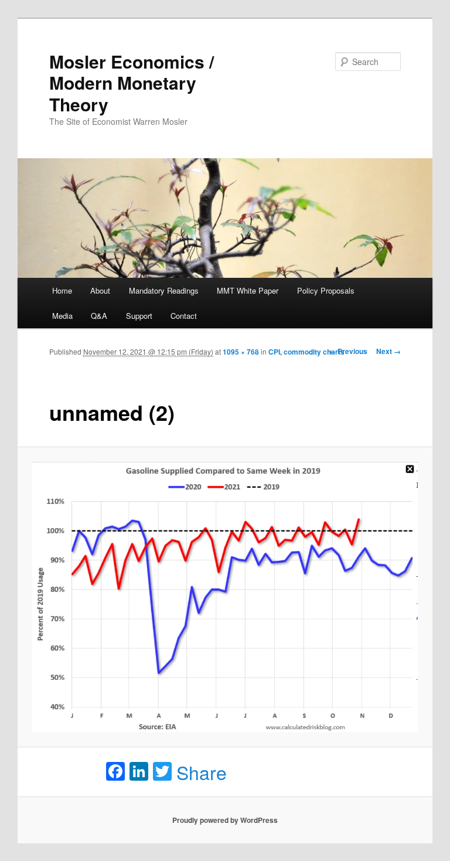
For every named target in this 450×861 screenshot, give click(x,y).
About (100, 290)
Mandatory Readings (164, 290)
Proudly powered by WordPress (225, 820)
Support (139, 315)
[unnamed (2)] (225, 597)
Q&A (99, 315)
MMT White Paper (247, 290)
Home (62, 290)
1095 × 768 (241, 351)
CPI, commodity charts (306, 351)
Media (62, 315)
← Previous (348, 351)
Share (201, 772)
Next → (388, 351)
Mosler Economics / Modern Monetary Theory (131, 83)
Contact (184, 315)
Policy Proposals (325, 290)
